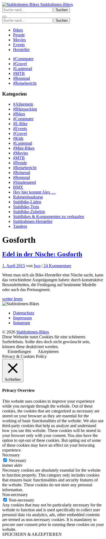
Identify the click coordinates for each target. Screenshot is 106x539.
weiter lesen (12, 299)
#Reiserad (21, 172)
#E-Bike (20, 123)
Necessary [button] (11, 455)
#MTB (19, 73)
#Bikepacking (25, 109)
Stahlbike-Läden (27, 202)
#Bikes (19, 114)
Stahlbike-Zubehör (29, 211)
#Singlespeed (24, 182)
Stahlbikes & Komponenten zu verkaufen (48, 216)
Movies (19, 39)
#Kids (18, 138)
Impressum (22, 318)
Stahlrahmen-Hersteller (32, 221)
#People (20, 162)
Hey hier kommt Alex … (34, 192)
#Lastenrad (22, 68)
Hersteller (21, 49)
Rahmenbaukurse (28, 197)
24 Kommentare (57, 265)
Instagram (21, 322)
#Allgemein (23, 104)
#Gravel (20, 63)
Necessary (17, 460)
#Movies (20, 153)
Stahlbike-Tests (26, 206)
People (19, 35)
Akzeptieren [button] (48, 351)
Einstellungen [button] (19, 351)
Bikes (18, 30)
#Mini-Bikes (24, 148)
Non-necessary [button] (15, 494)
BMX (18, 187)
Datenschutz (23, 313)
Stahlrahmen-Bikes (56, 4)
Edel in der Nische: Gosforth (42, 254)
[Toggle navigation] (4, 16)
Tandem (20, 226)
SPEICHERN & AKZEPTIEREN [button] (32, 534)
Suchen (62, 10)
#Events (20, 128)
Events (19, 44)
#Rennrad (21, 78)
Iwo (37, 265)
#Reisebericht (24, 83)
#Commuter (23, 58)
